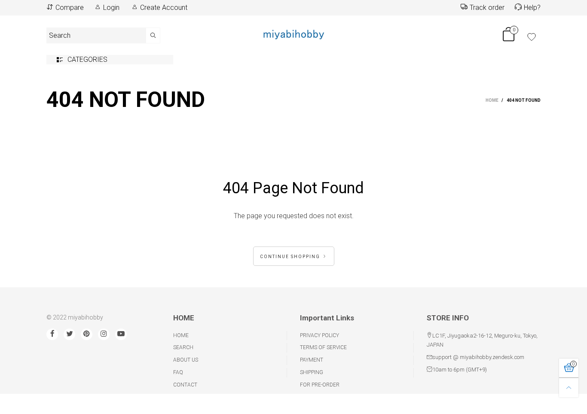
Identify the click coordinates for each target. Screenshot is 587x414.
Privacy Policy (319, 335)
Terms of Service (323, 347)
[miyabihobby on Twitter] (69, 334)
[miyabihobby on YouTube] (121, 334)
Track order (487, 7)
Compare (69, 7)
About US (185, 360)
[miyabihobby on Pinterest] (86, 334)
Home (181, 335)
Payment (311, 360)
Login (111, 7)
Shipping (311, 372)
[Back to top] (568, 387)
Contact (185, 385)
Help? (532, 7)
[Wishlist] (531, 37)
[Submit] (153, 35)
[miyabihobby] (293, 34)
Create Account (163, 7)
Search (183, 347)
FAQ (178, 372)
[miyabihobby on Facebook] (52, 334)
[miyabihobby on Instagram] (104, 334)
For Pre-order (319, 385)
